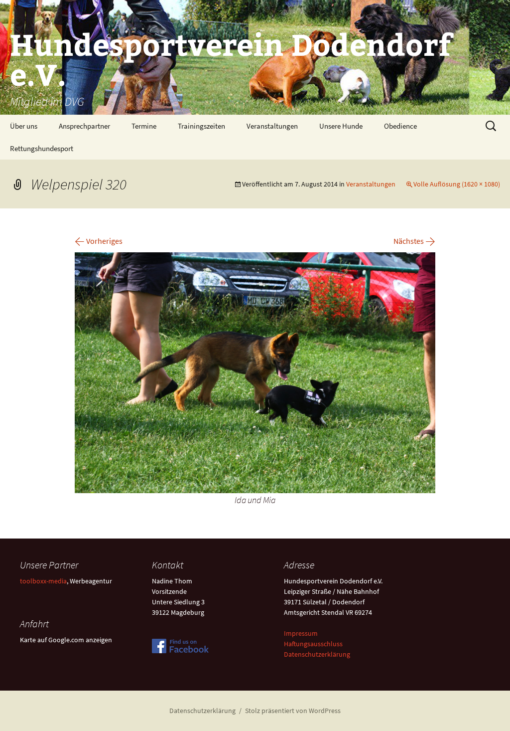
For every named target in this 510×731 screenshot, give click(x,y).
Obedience (400, 126)
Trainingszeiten (201, 126)
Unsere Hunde (341, 126)
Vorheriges (99, 241)
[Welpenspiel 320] (255, 371)
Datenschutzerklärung (317, 654)
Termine (143, 126)
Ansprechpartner (84, 126)
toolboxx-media (43, 580)
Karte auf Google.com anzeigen (66, 639)
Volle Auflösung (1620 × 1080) (456, 184)
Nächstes (414, 241)
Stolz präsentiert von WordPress (293, 710)
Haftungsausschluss (313, 643)
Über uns (23, 126)
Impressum (301, 633)
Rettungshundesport (41, 148)
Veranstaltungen (272, 126)
